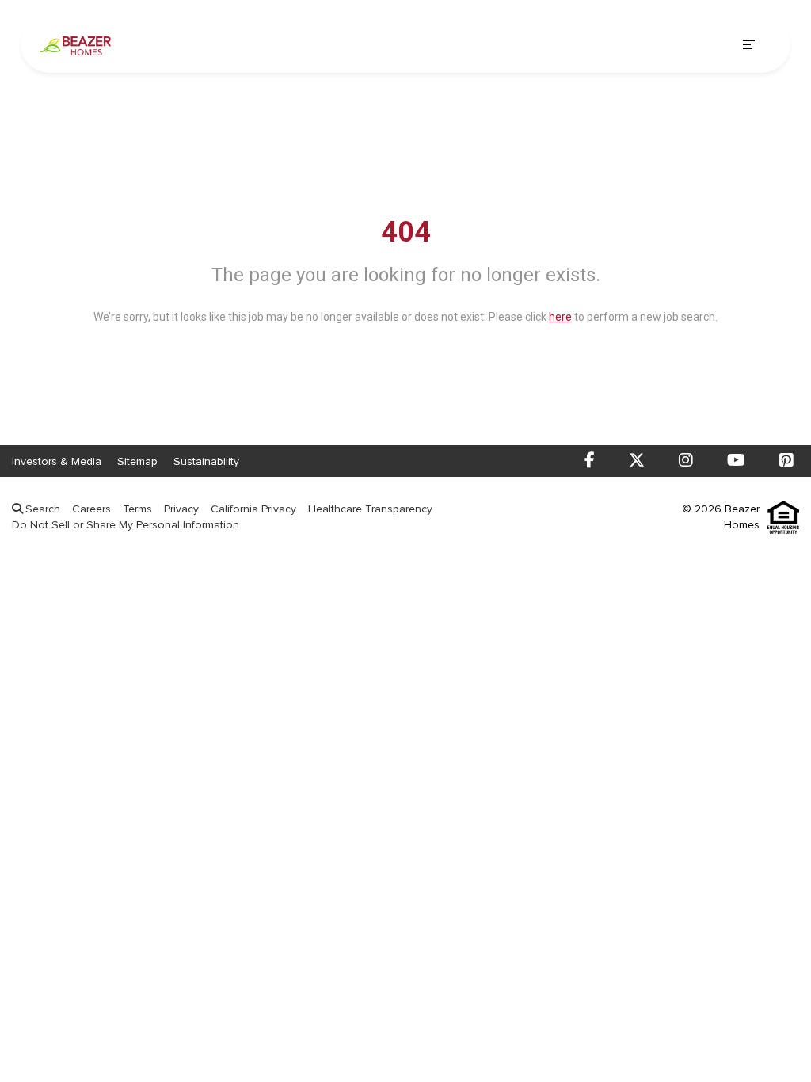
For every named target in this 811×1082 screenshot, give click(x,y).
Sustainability (206, 461)
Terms (137, 509)
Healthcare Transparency (370, 509)
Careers (91, 509)
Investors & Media (56, 461)
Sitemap (137, 461)
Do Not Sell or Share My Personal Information (125, 524)
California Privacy (253, 509)
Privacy (181, 509)
